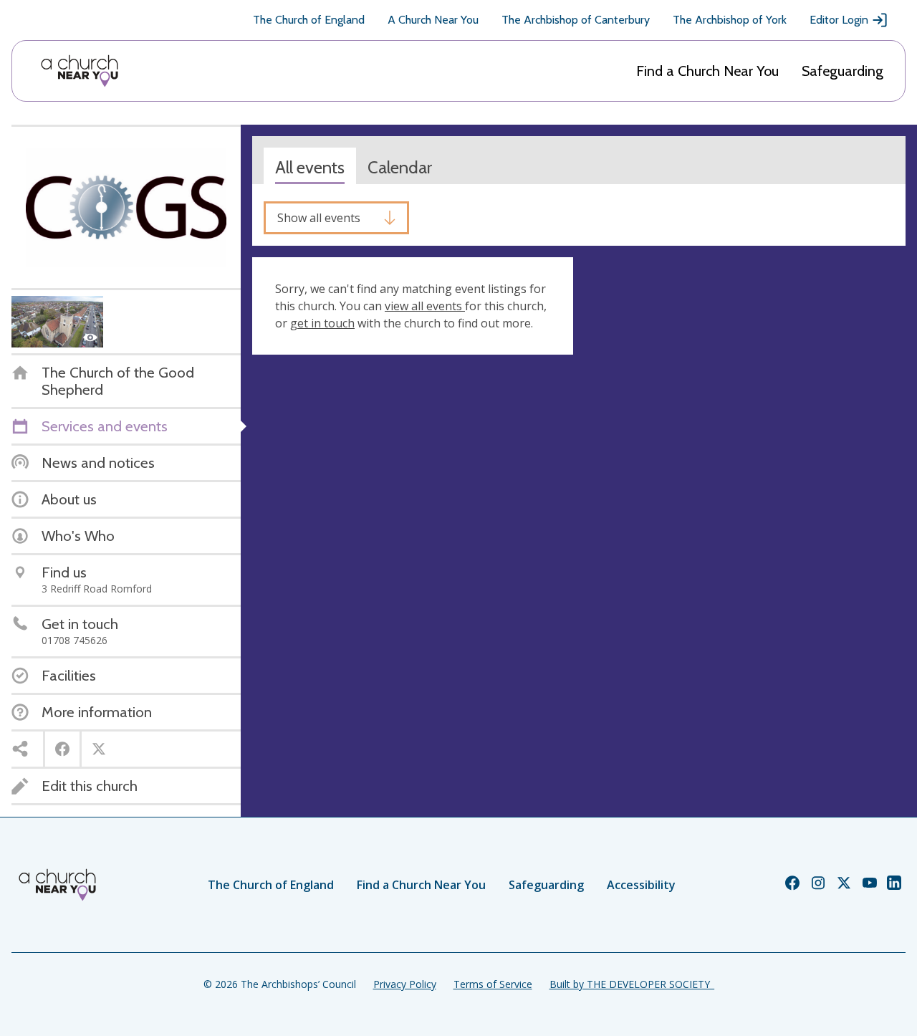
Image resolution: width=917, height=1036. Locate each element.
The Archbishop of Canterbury (575, 20)
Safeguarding (842, 71)
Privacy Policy (404, 984)
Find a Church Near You (707, 71)
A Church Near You (433, 20)
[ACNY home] (79, 71)
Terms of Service (492, 984)
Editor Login (839, 20)
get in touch (322, 323)
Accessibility (641, 885)
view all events (425, 306)
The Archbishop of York (730, 20)
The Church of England (309, 20)
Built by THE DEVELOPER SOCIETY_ (631, 984)
